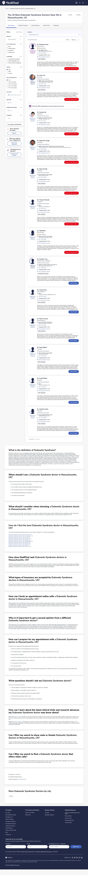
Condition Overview (23, 25)
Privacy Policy (68, 816)
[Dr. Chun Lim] (32, 77)
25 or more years (12, 87)
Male (9, 71)
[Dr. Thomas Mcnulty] (32, 202)
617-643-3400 (42, 177)
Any (9, 69)
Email (28, 844)
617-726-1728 (42, 356)
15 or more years (12, 85)
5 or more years (12, 82)
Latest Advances (35, 25)
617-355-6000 (42, 267)
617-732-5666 (42, 239)
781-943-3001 (42, 296)
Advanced (10, 50)
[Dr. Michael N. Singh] (32, 142)
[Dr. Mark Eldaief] (32, 349)
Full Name (7, 844)
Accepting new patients (14, 59)
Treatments (56, 25)
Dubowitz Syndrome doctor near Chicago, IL (19, 537)
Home (6, 8)
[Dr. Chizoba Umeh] (32, 411)
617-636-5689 (42, 53)
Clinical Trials (46, 25)
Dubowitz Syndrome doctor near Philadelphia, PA (21, 541)
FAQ (6, 832)
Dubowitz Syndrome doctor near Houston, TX (20, 538)
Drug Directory (9, 828)
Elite (9, 46)
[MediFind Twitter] (79, 857)
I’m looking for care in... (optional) (57, 844)
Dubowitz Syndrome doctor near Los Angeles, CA (21, 536)
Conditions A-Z (9, 817)
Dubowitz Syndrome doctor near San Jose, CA (20, 546)
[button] (14, 133)
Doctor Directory (9, 819)
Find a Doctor (11, 25)
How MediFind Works (10, 815)
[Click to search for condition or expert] (79, 2)
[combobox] (14, 95)
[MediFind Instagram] (75, 857)
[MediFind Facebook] (72, 857)
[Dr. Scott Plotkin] (32, 380)
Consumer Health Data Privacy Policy (72, 813)
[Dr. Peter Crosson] (32, 320)
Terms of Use (68, 818)
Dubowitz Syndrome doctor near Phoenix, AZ (20, 540)
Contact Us (8, 834)
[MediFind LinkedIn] (82, 857)
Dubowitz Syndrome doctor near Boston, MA (20, 544)
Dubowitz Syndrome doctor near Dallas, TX (19, 545)
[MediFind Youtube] (77, 857)
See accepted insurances (44, 57)
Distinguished (11, 48)
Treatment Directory (10, 826)
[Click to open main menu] (83, 2)
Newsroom (28, 815)
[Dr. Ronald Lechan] (32, 46)
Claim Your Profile (29, 812)
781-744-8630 (42, 417)
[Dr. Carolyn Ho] (32, 114)
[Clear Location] (79, 35)
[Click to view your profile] (76, 2)
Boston (11, 796)
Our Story (7, 812)
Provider (47, 812)
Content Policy (22, 779)
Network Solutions (49, 815)
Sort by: (67, 39)
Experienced (11, 52)
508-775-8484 (42, 325)
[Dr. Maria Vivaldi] (32, 171)
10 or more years (12, 84)
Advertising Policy (69, 820)
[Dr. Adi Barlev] (32, 232)
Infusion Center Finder (10, 830)
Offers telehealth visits (13, 61)
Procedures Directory (10, 823)
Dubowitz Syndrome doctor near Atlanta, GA (19, 542)
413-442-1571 (42, 208)
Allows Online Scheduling (14, 63)
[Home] (10, 2)
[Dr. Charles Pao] (32, 292)
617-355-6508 (42, 149)
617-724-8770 (42, 387)
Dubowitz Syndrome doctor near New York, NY (20, 534)
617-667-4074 (42, 84)
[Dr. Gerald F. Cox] (32, 261)
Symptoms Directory (10, 821)
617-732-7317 (42, 121)
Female (10, 73)
